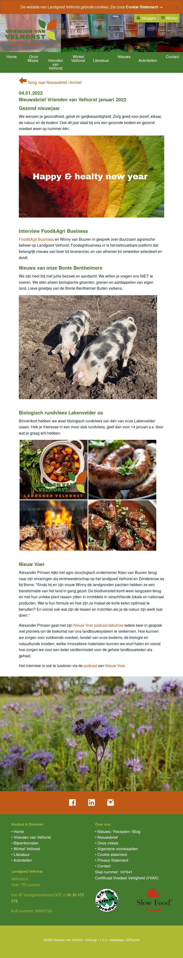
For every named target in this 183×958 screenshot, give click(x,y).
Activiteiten (147, 60)
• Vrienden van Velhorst (31, 837)
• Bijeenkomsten (25, 843)
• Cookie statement (111, 854)
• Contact (103, 866)
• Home (17, 831)
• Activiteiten (21, 860)
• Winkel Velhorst (25, 848)
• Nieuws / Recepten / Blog (117, 831)
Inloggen (148, 18)
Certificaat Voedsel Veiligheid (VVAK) (126, 878)
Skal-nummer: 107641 (113, 872)
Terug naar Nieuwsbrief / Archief (53, 82)
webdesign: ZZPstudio (125, 939)
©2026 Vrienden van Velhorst (63, 939)
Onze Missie (33, 58)
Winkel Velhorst (78, 58)
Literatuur (101, 60)
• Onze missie (106, 843)
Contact (172, 56)
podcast (90, 665)
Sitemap (91, 939)
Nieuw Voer (115, 665)
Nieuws (124, 56)
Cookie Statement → (144, 7)
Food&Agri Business (36, 239)
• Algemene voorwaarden (116, 848)
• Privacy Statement (111, 860)
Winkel (171, 18)
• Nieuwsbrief (106, 837)
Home (11, 56)
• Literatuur (20, 854)
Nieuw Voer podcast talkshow (98, 625)
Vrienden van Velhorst (55, 64)
